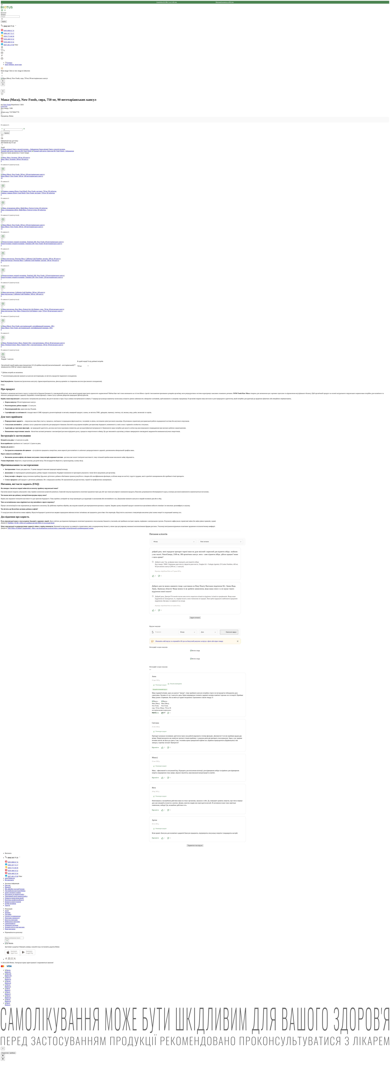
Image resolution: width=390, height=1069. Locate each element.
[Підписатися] (7, 940)
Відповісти (155, 747)
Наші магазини (10, 929)
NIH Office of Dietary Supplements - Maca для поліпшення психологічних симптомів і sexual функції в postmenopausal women (50, 528)
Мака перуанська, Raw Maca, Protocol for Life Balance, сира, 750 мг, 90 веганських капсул (31, 311)
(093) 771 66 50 (9, 36)
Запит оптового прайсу (13, 892)
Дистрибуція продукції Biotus (15, 891)
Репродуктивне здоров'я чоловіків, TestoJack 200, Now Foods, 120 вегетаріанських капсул (32, 277)
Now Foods (7, 104)
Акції (7, 911)
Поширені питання (11, 925)
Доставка (8, 914)
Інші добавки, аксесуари (13, 64)
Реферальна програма (12, 921)
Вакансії (8, 887)
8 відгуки (4, 106)
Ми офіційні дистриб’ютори (14, 889)
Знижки (7, 912)
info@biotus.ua (10, 878)
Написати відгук (230, 632)
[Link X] (15, 959)
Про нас (7, 885)
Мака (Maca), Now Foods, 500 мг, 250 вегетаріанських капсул (22, 227)
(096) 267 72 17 (9, 33)
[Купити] (3, 169)
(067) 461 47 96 (9, 45)
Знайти (4, 21)
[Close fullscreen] (3, 91)
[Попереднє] (3, 81)
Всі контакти (9, 880)
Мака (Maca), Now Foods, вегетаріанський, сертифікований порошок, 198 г (27, 328)
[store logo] (7, 8)
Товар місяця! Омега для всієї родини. (51, 149)
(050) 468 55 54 (9, 42)
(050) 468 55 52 (9, 39)
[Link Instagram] (9, 959)
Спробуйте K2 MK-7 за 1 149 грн (166, 2)
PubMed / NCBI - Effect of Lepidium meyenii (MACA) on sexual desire (31, 523)
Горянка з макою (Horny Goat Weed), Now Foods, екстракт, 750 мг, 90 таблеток (28, 193)
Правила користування (13, 902)
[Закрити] (3, 1048)
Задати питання (195, 617)
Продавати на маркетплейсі (14, 894)
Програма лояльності (12, 918)
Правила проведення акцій (14, 898)
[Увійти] (2, 48)
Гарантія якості (10, 923)
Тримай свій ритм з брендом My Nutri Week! (16, 151)
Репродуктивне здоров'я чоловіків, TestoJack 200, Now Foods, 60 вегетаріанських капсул (31, 243)
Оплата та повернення (12, 916)
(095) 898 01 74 (9, 30)
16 (1, 178)
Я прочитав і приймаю (8, 1053)
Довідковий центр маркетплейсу (16, 896)
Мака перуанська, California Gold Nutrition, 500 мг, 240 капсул (22, 294)
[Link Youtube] (12, 959)
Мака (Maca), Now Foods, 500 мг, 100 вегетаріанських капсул (22, 176)
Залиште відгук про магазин (14, 927)
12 (1, 228)
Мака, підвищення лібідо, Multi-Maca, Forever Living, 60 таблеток (23, 210)
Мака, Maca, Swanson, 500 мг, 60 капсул (14, 159)
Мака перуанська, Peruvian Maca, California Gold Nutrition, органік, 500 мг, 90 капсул (30, 260)
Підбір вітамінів (10, 903)
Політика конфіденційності (14, 900)
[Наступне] (3, 84)
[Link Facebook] (6, 959)
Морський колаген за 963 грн (225, 2)
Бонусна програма (11, 920)
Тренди (7, 905)
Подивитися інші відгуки (195, 845)
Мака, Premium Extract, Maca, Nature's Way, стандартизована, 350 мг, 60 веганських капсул (32, 345)
